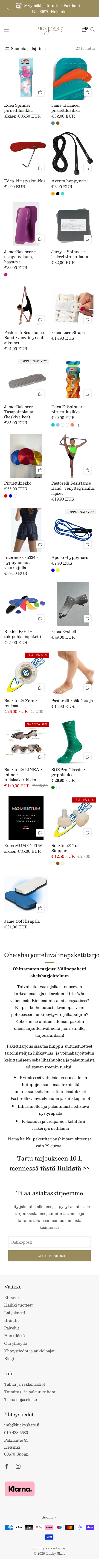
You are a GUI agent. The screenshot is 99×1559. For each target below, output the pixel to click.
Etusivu (11, 1297)
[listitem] (50, 8)
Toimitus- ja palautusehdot (29, 1391)
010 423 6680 (16, 1432)
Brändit (11, 1320)
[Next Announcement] (91, 8)
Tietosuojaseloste (20, 1399)
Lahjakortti (14, 1312)
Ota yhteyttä (15, 1343)
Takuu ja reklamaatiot (24, 1384)
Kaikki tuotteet (18, 1305)
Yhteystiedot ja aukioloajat (29, 1350)
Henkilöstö (14, 1335)
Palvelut (11, 1328)
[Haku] (92, 29)
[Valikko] (6, 29)
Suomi (47, 1517)
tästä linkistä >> (65, 1168)
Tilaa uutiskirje (49, 1256)
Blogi (9, 1358)
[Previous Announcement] (8, 8)
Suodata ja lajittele (28, 48)
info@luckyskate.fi (21, 1425)
